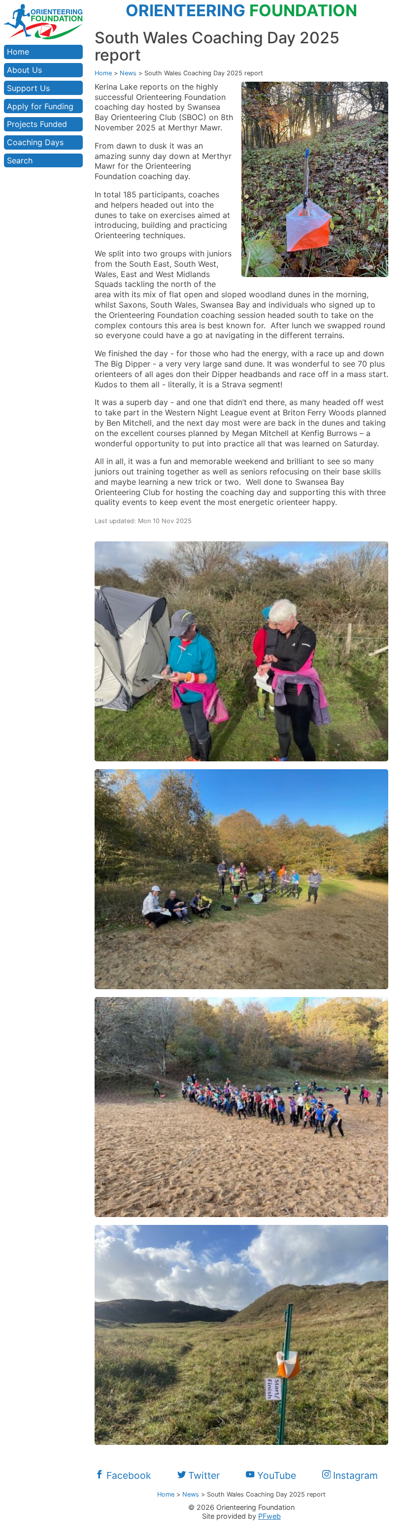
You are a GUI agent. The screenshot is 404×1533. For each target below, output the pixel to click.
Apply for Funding (40, 106)
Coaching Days (35, 142)
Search (20, 160)
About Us (24, 70)
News (128, 73)
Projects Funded (37, 124)
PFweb (269, 1516)
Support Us (28, 88)
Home (18, 52)
